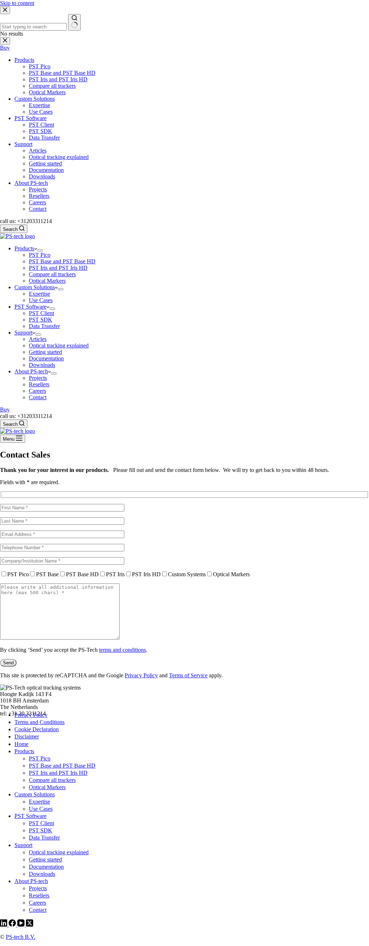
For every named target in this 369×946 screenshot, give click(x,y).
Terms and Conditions (39, 722)
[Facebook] (13, 925)
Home (21, 744)
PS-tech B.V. (20, 937)
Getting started (45, 352)
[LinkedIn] (4, 925)
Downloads (42, 365)
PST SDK (40, 320)
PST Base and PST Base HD (62, 261)
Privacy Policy (141, 675)
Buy (5, 409)
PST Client (41, 313)
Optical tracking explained (59, 345)
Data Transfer (44, 326)
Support (23, 332)
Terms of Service (188, 675)
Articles (37, 339)
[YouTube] (21, 925)
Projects (38, 378)
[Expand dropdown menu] (40, 250)
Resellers (39, 384)
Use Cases (41, 300)
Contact (37, 397)
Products (24, 248)
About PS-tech (31, 371)
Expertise (39, 294)
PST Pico (39, 255)
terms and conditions (122, 650)
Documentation (46, 358)
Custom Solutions (34, 287)
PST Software (30, 307)
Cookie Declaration (36, 729)
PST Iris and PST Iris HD (58, 268)
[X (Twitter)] (29, 925)
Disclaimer (26, 736)
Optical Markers (47, 281)
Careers (37, 391)
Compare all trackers (52, 274)
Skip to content (17, 3)
